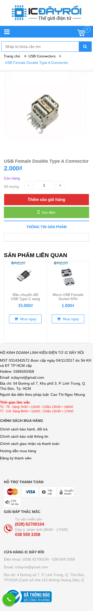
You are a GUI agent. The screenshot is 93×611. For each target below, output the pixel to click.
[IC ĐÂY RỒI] (46, 15)
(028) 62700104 (29, 524)
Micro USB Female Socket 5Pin (68, 297)
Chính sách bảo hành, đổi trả (24, 429)
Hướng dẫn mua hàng (18, 451)
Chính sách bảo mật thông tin (24, 436)
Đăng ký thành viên (16, 458)
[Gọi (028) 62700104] (9, 599)
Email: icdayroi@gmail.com (26, 567)
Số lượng (11, 186)
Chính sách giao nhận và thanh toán (29, 444)
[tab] (46, 227)
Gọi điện (48, 212)
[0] (81, 34)
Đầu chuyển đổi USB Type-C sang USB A (25, 299)
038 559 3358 (27, 534)
